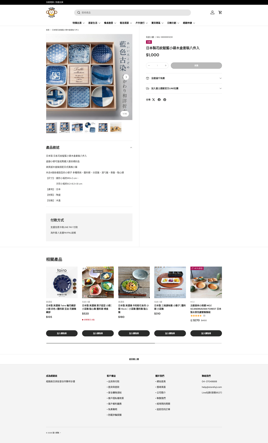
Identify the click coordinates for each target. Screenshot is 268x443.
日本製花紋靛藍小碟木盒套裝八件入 (65, 30)
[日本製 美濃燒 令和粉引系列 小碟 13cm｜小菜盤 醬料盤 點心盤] (134, 282)
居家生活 (92, 22)
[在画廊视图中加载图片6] (115, 127)
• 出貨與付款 (113, 381)
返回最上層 (134, 359)
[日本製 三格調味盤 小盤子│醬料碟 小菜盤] (170, 282)
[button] (220, 12)
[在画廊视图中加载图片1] (51, 127)
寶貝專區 (155, 22)
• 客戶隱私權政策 (115, 398)
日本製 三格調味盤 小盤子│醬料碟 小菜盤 (170, 307)
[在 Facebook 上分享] (159, 99)
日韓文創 (171, 22)
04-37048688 (209, 381)
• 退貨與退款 (113, 387)
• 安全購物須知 (114, 392)
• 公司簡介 (160, 392)
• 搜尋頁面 (160, 387)
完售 (196, 65)
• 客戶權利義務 (114, 403)
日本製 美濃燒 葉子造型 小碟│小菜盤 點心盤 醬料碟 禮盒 (97, 307)
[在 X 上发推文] (153, 99)
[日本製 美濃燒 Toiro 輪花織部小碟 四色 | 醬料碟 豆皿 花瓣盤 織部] (62, 282)
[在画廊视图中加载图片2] (64, 127)
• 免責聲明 (112, 409)
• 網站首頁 (160, 381)
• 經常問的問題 (162, 403)
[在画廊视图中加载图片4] (90, 127)
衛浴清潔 (124, 22)
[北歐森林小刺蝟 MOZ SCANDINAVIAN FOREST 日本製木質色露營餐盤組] (206, 282)
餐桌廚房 (108, 22)
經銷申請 (187, 22)
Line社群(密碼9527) (212, 392)
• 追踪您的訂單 (162, 409)
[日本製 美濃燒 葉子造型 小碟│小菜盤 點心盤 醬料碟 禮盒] (98, 282)
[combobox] (132, 12)
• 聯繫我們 (160, 398)
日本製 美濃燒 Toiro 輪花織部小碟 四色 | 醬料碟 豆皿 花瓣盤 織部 (61, 309)
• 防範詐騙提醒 (114, 414)
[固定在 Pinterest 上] (165, 99)
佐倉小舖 (150, 37)
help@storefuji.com (212, 387)
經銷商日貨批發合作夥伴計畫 (60, 381)
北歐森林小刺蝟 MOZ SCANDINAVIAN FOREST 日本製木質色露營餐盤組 (205, 309)
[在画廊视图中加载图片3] (77, 127)
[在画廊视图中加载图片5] (103, 127)
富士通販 (55, 433)
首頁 (47, 30)
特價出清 (77, 22)
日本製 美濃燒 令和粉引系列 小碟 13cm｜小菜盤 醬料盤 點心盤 (133, 309)
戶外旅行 (140, 22)
